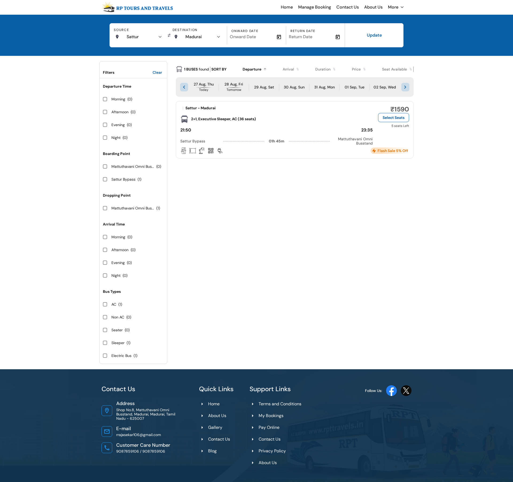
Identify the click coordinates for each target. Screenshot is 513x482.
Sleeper (118, 342)
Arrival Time (114, 224)
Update (374, 35)
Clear (157, 72)
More (393, 7)
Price (356, 69)
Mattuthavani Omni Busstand (132, 166)
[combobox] (144, 36)
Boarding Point (116, 153)
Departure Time (117, 86)
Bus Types (112, 291)
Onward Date (244, 31)
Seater (117, 330)
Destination (185, 30)
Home (287, 7)
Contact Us (347, 7)
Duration (323, 69)
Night (116, 137)
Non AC (117, 317)
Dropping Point (117, 195)
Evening (118, 124)
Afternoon (120, 112)
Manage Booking (314, 7)
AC (113, 304)
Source (121, 30)
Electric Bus (121, 355)
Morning (118, 99)
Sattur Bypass (123, 179)
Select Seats (394, 117)
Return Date (303, 31)
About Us (373, 7)
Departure (252, 69)
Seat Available (394, 69)
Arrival (288, 69)
